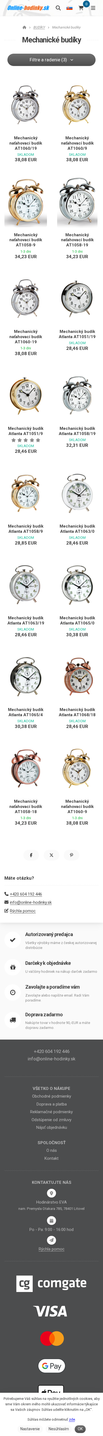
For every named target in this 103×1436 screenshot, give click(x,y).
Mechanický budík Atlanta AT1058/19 (77, 431)
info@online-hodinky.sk (31, 902)
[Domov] (28, 7)
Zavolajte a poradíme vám (52, 987)
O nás (51, 1150)
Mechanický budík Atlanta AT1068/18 (77, 712)
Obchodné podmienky (51, 1096)
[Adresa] (51, 1193)
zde (72, 1419)
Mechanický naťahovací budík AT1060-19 (25, 336)
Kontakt (51, 1158)
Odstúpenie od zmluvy (51, 1119)
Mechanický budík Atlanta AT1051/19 (77, 334)
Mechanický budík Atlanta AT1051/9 (25, 431)
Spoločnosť (52, 1142)
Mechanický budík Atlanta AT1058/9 (25, 529)
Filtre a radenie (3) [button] (48, 59)
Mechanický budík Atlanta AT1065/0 (77, 620)
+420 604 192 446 (26, 894)
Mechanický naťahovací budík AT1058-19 (77, 240)
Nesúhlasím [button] (59, 1429)
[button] (31, 855)
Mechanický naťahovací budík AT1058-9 (25, 240)
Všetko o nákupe (51, 1088)
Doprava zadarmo (44, 1014)
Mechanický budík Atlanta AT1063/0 (77, 529)
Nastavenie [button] (30, 1429)
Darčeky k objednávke (48, 963)
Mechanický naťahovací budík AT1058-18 (25, 806)
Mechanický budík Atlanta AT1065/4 (25, 712)
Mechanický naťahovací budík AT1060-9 (77, 806)
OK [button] (80, 1429)
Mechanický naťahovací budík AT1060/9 (77, 143)
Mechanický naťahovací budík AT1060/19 (25, 143)
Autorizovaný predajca (49, 934)
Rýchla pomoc (23, 910)
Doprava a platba (52, 1104)
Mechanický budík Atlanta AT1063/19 (25, 620)
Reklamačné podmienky (51, 1111)
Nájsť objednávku (51, 1127)
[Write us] (51, 1240)
